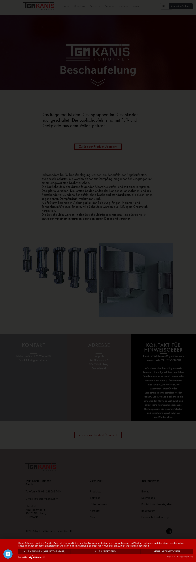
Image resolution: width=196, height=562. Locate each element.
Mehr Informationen (167, 551)
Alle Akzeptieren (105, 551)
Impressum (171, 557)
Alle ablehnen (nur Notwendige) (44, 551)
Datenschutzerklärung (185, 557)
